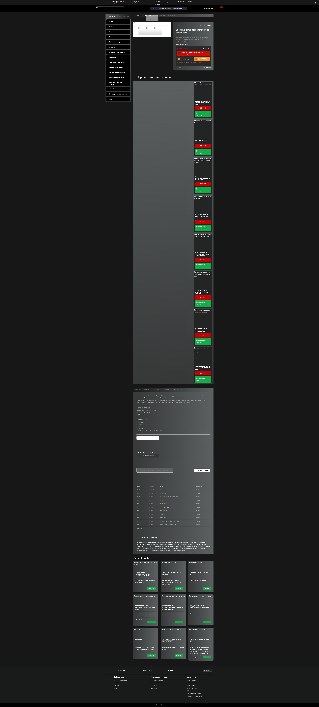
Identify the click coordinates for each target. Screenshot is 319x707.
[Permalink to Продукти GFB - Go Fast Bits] (201, 630)
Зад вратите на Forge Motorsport (171, 640)
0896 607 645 (133, 8)
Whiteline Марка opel (155, 546)
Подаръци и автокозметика (118, 94)
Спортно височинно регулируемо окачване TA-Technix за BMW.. (202, 178)
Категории (111, 16)
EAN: (203, 67)
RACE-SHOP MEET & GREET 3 (200, 573)
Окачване (112, 37)
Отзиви (146, 389)
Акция (111, 22)
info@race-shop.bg (146, 670)
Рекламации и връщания (194, 693)
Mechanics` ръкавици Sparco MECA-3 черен (201, 139)
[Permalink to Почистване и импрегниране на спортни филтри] (146, 564)
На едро (116, 688)
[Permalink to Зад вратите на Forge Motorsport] (173, 630)
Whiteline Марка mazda (158, 550)
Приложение (178, 389)
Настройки (154, 688)
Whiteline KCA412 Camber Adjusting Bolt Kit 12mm (202, 215)
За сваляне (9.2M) (148, 456)
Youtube (311, 3)
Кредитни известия (192, 683)
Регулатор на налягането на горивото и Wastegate (173, 607)
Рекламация (117, 691)
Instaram (307, 3)
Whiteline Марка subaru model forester (189, 546)
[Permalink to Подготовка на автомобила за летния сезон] (146, 597)
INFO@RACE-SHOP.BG (138, 8)
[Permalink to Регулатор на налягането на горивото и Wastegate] (173, 597)
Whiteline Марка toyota (191, 544)
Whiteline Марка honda (200, 542)
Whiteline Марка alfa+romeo (170, 546)
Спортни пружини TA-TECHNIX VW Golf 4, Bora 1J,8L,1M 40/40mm (202, 254)
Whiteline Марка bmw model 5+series (175, 550)
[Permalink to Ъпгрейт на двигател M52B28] (173, 563)
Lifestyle (111, 89)
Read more (151, 588)
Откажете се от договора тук (195, 696)
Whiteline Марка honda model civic (145, 544)
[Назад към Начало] (134, 16)
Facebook (304, 3)
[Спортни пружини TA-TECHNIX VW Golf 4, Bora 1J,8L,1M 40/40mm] (203, 242)
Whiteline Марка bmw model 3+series (158, 542)
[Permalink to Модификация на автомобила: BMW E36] (201, 596)
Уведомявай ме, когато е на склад (202, 59)
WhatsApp (143, 8)
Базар (111, 99)
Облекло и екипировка (116, 67)
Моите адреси (191, 685)
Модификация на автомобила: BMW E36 (199, 606)
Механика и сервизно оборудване (116, 83)
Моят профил (192, 677)
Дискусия (167, 389)
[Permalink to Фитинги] (146, 630)
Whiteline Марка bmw (174, 542)
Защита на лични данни (157, 683)
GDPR (188, 691)
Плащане (116, 685)
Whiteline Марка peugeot (147, 548)
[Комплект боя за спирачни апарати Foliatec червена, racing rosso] (203, 91)
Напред (163, 31)
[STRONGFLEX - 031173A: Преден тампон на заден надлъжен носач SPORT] (203, 280)
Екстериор (112, 57)
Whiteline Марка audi (178, 544)
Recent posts (142, 558)
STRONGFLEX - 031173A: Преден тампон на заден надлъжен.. (202, 292)
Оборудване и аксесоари (117, 72)
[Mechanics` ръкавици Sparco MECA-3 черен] (203, 129)
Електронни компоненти (117, 62)
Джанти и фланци (114, 42)
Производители (123, 16)
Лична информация (192, 688)
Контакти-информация (120, 680)
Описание (138, 389)
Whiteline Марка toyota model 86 (183, 548)
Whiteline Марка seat (199, 548)
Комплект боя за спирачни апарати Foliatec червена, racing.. (202, 102)
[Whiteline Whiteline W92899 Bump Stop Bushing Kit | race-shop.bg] (142, 31)
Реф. (178, 67)
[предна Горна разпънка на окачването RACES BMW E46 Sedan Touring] (203, 356)
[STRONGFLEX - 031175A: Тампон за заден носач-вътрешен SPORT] (203, 318)
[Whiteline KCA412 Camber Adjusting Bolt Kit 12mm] (203, 205)
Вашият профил (209, 8)
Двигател (112, 32)
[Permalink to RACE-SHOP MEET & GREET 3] (201, 563)
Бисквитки (154, 685)
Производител (203, 25)
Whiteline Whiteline (141, 542)
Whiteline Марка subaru (186, 542)
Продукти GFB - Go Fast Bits (200, 640)
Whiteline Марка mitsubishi (143, 550)
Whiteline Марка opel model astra (164, 548)
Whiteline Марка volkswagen (164, 544)
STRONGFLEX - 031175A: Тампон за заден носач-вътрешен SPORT (202, 330)
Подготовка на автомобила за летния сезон (145, 607)
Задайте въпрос (203, 470)
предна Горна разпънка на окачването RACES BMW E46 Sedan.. (203, 368)
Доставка (116, 683)
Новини (111, 27)
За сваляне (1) (157, 389)
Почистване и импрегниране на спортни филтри (142, 574)
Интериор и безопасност (117, 52)
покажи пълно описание (182, 44)
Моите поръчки (191, 680)
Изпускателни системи (116, 77)
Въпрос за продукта (186, 59)
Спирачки (112, 47)
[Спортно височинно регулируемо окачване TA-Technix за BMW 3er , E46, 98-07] (203, 167)
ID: (176, 25)
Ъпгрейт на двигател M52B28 (171, 573)
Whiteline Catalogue (144, 452)
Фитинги (138, 639)
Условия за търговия (157, 680)
